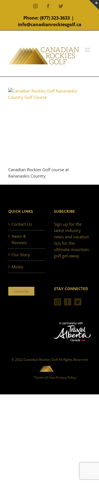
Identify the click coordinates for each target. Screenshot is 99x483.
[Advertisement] (49, 133)
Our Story (21, 254)
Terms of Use (44, 377)
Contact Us (22, 224)
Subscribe (21, 291)
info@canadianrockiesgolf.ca (49, 24)
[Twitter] (77, 301)
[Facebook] (67, 301)
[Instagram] (57, 301)
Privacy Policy (66, 377)
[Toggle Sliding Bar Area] (94, 5)
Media (17, 266)
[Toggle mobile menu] (88, 50)
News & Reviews (19, 239)
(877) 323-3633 (55, 18)
